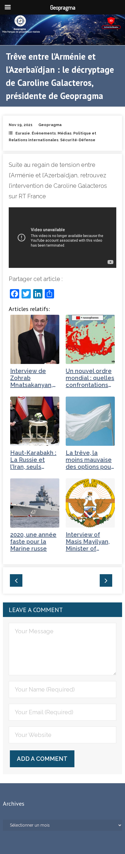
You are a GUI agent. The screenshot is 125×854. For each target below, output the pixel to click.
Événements (44, 133)
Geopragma (50, 125)
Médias (65, 133)
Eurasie (22, 133)
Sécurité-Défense (77, 140)
